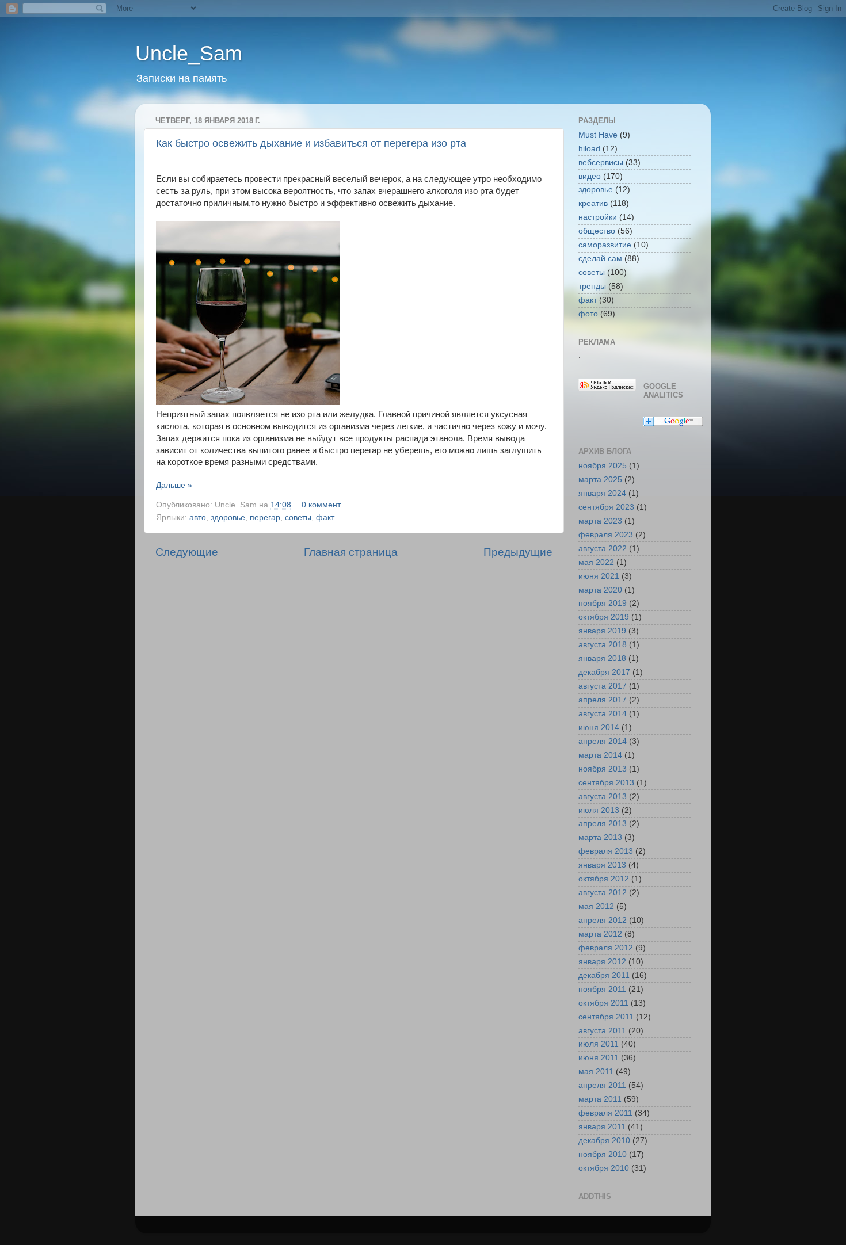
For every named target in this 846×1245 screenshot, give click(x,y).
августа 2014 (602, 713)
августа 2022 (602, 548)
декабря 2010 (604, 1140)
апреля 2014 (602, 741)
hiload (589, 148)
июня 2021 (598, 576)
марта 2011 (600, 1099)
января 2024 (602, 493)
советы (298, 517)
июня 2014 (598, 727)
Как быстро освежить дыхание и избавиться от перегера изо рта (311, 143)
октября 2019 (603, 617)
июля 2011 (598, 1044)
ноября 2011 (602, 989)
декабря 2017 (604, 672)
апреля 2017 (602, 700)
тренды (592, 286)
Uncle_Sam (188, 53)
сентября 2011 (606, 1017)
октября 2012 (603, 878)
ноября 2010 (602, 1154)
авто (197, 517)
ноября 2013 (602, 769)
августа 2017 (602, 686)
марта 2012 (600, 934)
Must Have (598, 135)
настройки (597, 217)
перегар (265, 517)
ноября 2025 (602, 465)
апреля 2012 (602, 920)
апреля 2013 (602, 823)
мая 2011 (595, 1071)
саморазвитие (604, 244)
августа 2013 (602, 796)
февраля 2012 (605, 948)
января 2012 (602, 961)
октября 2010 (603, 1168)
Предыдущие (517, 552)
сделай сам (600, 258)
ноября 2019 (602, 603)
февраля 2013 (605, 851)
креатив (593, 203)
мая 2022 (596, 562)
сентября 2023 (606, 507)
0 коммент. (322, 505)
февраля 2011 (605, 1113)
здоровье (228, 517)
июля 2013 (598, 810)
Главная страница (351, 552)
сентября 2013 (606, 782)
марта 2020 (600, 590)
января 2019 (602, 631)
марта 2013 (600, 837)
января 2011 (602, 1126)
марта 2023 (600, 521)
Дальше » (174, 485)
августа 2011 (602, 1030)
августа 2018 (602, 644)
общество (596, 231)
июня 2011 (598, 1057)
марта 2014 (600, 755)
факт (325, 517)
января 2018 (602, 658)
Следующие (186, 552)
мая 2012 (596, 906)
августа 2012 (602, 892)
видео (589, 176)
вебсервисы (600, 162)
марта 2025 (600, 479)
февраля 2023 (605, 534)
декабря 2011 (604, 975)
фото (588, 314)
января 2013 (602, 865)
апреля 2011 (602, 1085)
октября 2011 (603, 1003)
